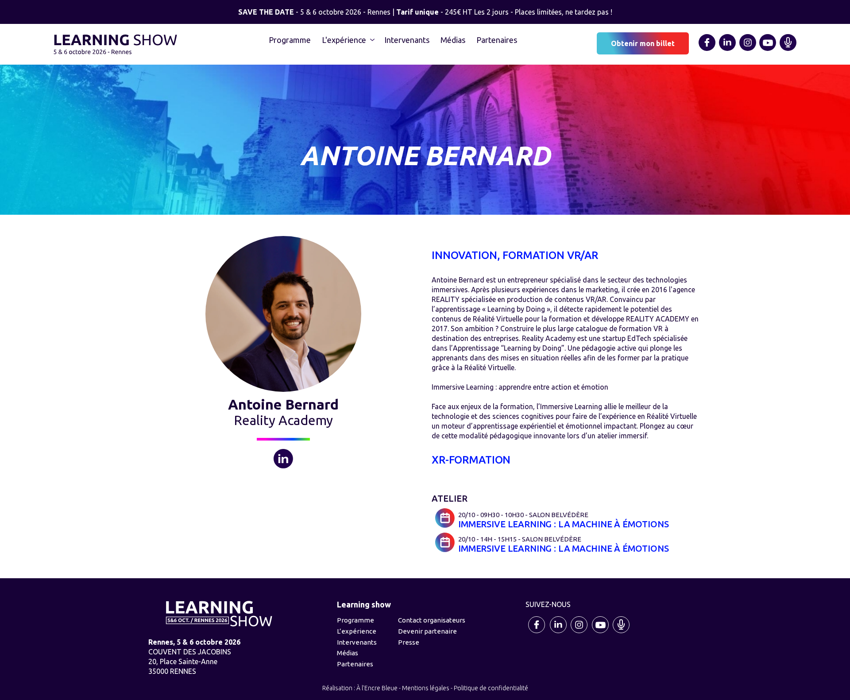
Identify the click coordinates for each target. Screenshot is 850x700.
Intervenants (406, 39)
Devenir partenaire (427, 631)
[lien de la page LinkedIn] (727, 49)
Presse (408, 642)
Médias (452, 39)
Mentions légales (425, 688)
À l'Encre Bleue (377, 688)
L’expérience (356, 631)
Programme (290, 39)
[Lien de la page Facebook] (707, 49)
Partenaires (496, 39)
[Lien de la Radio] (788, 49)
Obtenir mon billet (643, 43)
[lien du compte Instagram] (748, 49)
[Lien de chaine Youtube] (768, 49)
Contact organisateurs (431, 620)
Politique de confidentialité (491, 688)
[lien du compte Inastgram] (579, 632)
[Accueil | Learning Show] (115, 43)
